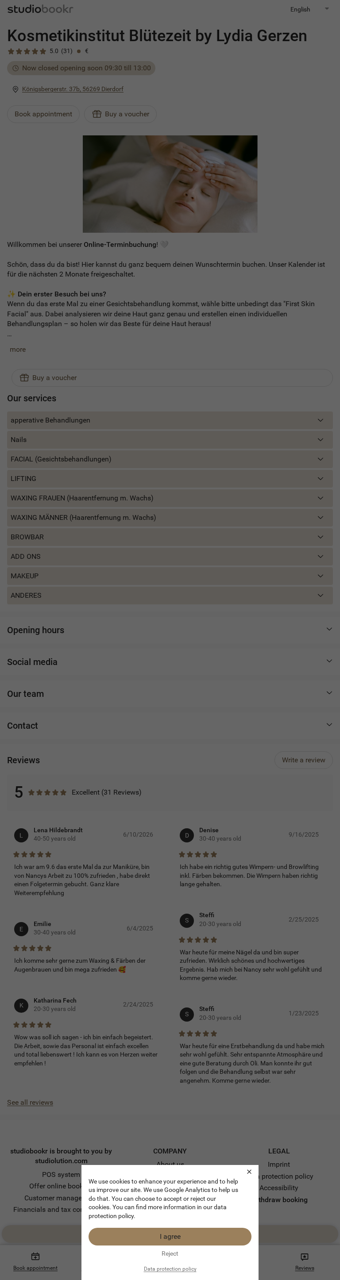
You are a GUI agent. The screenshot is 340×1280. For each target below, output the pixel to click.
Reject (170, 1253)
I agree (170, 1236)
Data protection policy (170, 1269)
